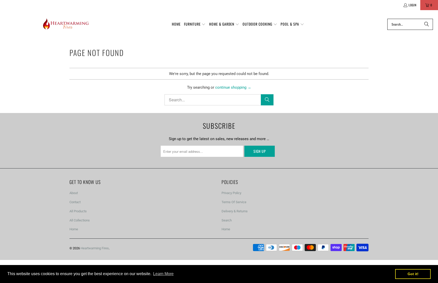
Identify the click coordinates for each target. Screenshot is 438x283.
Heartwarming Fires (95, 248)
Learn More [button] (163, 274)
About (73, 193)
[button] (195, 24)
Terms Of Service (234, 202)
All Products (78, 211)
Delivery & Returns (235, 211)
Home (73, 229)
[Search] (426, 24)
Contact (75, 202)
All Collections (79, 220)
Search (227, 220)
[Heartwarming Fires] (66, 24)
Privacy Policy (231, 193)
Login (412, 5)
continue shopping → (233, 87)
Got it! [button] (413, 274)
